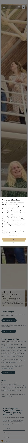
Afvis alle (14, 243)
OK (14, 239)
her (17, 233)
